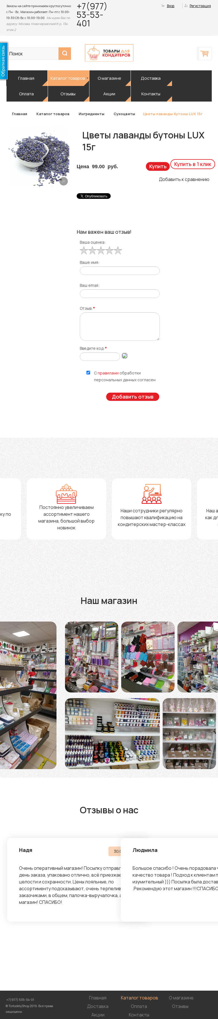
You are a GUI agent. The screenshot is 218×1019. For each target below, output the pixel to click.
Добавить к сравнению (184, 179)
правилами (108, 373)
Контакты (150, 94)
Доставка (151, 78)
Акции (109, 94)
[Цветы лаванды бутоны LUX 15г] (63, 181)
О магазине (109, 78)
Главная (26, 78)
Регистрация (200, 5)
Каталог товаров (68, 78)
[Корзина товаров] (205, 53)
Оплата (26, 94)
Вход (170, 5)
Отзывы (68, 94)
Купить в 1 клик (192, 164)
